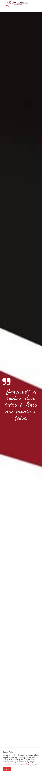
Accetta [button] (7, 769)
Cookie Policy (33, 765)
